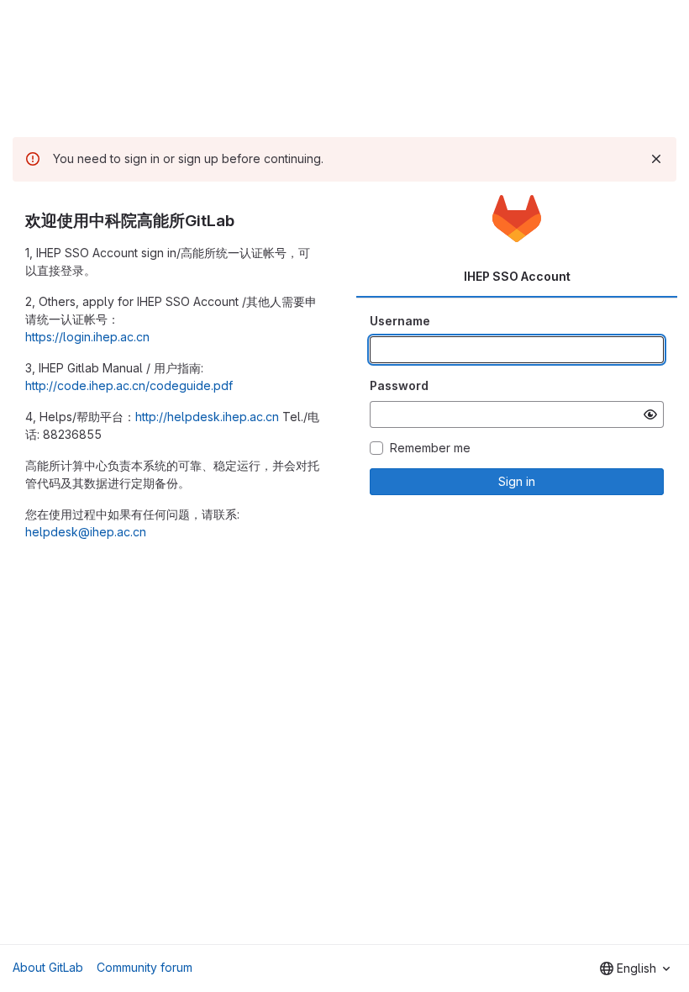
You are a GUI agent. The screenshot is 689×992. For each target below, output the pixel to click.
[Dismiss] (656, 159)
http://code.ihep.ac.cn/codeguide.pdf (129, 385)
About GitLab (48, 967)
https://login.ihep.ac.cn (87, 337)
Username (400, 321)
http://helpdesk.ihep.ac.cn (207, 416)
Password (399, 385)
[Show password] (650, 414)
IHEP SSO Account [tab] (517, 276)
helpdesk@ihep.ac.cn (85, 532)
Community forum (144, 967)
